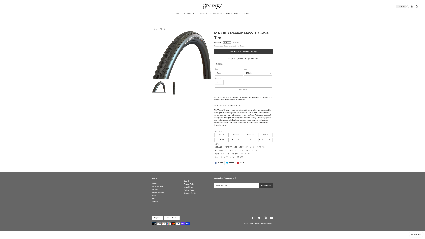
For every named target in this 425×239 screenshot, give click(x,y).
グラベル (261, 147)
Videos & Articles (158, 192)
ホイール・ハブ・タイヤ (225, 157)
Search (186, 181)
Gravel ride (236, 135)
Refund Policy (189, 190)
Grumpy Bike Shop (254, 224)
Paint (154, 195)
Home (154, 183)
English (400, 6)
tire (251, 140)
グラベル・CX (251, 150)
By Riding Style (157, 186)
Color (217, 69)
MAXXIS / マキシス (247, 147)
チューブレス (246, 154)
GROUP (265, 135)
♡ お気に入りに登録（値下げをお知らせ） (243, 59)
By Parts (155, 189)
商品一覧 (162, 29)
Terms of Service (190, 193)
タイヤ (235, 154)
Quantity (218, 78)
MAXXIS (221, 140)
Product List (236, 140)
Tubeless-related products (266, 140)
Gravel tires (251, 135)
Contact (155, 201)
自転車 (240, 157)
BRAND (219, 147)
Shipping (227, 46)
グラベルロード (237, 150)
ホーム (155, 29)
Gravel (221, 135)
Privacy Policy (189, 184)
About (154, 198)
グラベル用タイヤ (222, 154)
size (245, 69)
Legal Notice (188, 187)
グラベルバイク (222, 150)
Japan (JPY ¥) (171, 218)
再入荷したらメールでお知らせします (243, 52)
